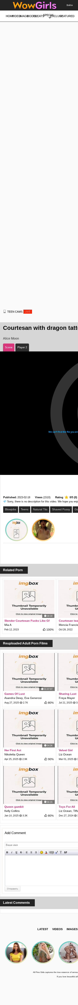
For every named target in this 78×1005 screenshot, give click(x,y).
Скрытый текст (51, 852)
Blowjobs (10, 509)
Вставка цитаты (56, 852)
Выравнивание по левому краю (26, 852)
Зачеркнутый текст (21, 852)
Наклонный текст (12, 852)
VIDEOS (57, 929)
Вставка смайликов (41, 852)
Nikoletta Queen (14, 754)
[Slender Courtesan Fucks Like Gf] (29, 599)
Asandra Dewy (13, 698)
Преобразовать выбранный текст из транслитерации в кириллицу (61, 852)
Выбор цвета (46, 852)
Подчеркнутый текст (16, 852)
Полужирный (7, 852)
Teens (24, 509)
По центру (31, 852)
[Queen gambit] (29, 785)
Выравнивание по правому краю (36, 852)
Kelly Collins (12, 810)
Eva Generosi (33, 698)
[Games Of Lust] (29, 672)
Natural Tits (40, 509)
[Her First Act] (29, 728)
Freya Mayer (67, 698)
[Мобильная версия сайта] (4, 311)
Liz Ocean (65, 754)
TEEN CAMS (19, 311)
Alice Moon (11, 338)
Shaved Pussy (61, 509)
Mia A (7, 624)
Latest (42, 929)
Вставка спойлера (65, 852)
